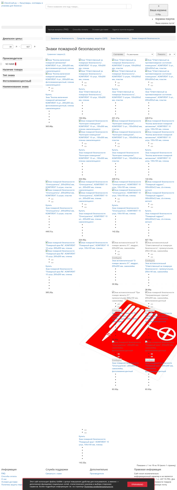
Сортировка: (118, 54)
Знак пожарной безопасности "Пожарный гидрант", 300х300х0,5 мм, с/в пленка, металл (158, 217)
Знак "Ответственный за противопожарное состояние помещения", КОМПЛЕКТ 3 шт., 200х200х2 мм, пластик (159, 95)
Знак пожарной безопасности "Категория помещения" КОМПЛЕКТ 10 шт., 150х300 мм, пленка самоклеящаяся (93, 156)
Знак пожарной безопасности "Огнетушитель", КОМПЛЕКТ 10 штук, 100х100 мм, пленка (126, 210)
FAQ (3, 473)
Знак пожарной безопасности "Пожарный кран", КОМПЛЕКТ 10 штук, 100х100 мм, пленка (94, 442)
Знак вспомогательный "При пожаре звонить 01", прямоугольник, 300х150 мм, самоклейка (125, 317)
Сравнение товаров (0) (56, 54)
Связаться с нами (54, 473)
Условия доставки (100, 29)
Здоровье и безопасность (62, 38)
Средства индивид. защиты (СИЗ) (92, 38)
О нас (4, 479)
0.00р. (158, 10)
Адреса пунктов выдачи (123, 29)
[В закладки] (52, 88)
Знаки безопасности (119, 38)
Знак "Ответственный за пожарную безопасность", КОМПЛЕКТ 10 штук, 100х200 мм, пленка (92, 95)
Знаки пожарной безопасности (146, 38)
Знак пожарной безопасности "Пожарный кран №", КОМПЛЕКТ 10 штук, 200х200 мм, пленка (60, 271)
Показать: (162, 54)
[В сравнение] (85, 85)
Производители (97, 473)
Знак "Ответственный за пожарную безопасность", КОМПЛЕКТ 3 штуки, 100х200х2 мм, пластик (126, 95)
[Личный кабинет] (136, 9)
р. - (18, 46)
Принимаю (137, 484)
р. (35, 46)
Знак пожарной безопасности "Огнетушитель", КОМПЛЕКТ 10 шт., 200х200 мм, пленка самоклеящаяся (93, 217)
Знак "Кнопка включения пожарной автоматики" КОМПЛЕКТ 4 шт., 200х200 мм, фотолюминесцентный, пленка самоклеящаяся (60, 103)
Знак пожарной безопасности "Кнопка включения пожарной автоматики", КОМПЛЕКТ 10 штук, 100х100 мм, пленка (158, 156)
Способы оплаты (80, 29)
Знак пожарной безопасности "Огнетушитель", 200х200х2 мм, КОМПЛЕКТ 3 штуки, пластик (60, 210)
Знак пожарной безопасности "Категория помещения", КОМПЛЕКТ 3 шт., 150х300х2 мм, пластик (127, 156)
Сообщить (116, 257)
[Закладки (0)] (136, 6)
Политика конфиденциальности (98, 486)
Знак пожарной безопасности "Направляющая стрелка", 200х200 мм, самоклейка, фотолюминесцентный (158, 317)
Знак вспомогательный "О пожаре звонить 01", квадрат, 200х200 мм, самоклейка (125, 263)
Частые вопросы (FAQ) (58, 29)
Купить (49, 94)
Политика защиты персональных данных (19, 484)
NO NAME (11, 64)
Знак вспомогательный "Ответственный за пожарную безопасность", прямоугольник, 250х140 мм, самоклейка (159, 267)
